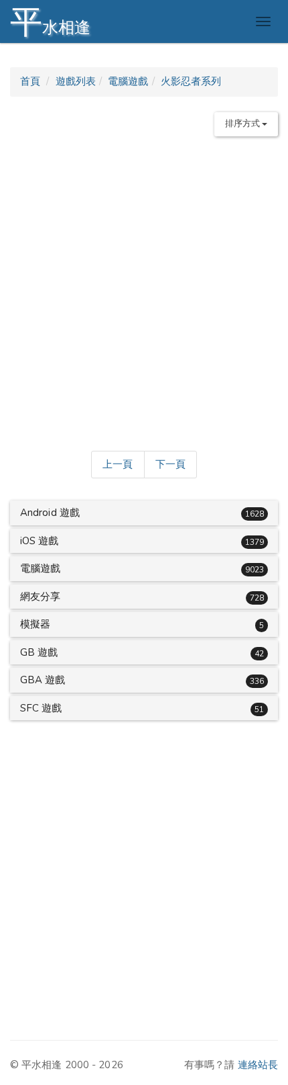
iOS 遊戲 (39, 541)
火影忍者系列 (191, 81)
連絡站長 (258, 1065)
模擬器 (35, 624)
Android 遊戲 (50, 512)
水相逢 (50, 22)
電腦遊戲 (128, 81)
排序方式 (244, 124)
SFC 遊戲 (41, 708)
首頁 (30, 81)
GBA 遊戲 (43, 680)
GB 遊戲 (39, 652)
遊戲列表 (76, 81)
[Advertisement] (144, 290)
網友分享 (40, 596)
